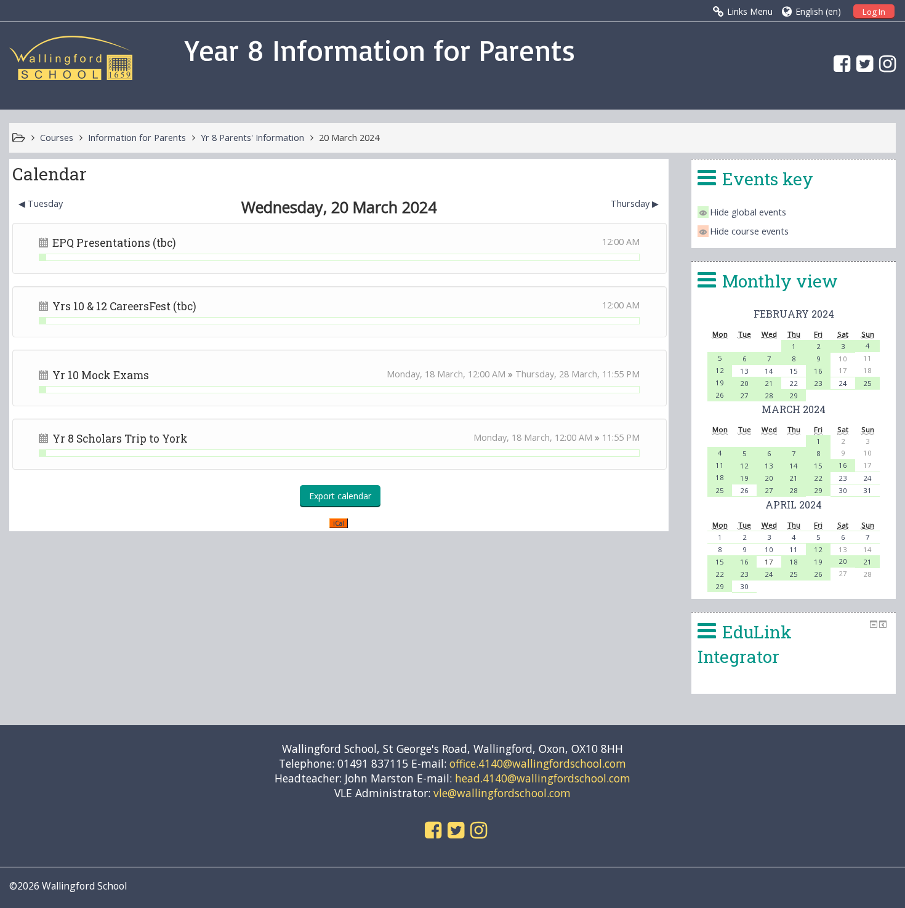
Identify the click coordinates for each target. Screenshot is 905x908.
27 (744, 395)
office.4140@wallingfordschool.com (537, 763)
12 (719, 370)
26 (719, 395)
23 (818, 383)
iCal (338, 523)
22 (793, 383)
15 (793, 371)
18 (719, 477)
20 (744, 383)
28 (769, 395)
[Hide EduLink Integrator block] (873, 624)
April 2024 (793, 504)
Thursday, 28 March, (558, 374)
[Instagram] (884, 63)
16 (818, 371)
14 (769, 371)
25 (867, 383)
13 (744, 371)
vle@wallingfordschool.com (502, 792)
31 (867, 490)
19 (719, 382)
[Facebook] (838, 63)
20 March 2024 (349, 137)
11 (719, 465)
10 (769, 549)
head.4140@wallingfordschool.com (542, 778)
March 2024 (794, 409)
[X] (861, 63)
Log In (874, 11)
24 (843, 383)
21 (769, 383)
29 (793, 395)
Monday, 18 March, (427, 374)
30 (843, 490)
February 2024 (794, 313)
